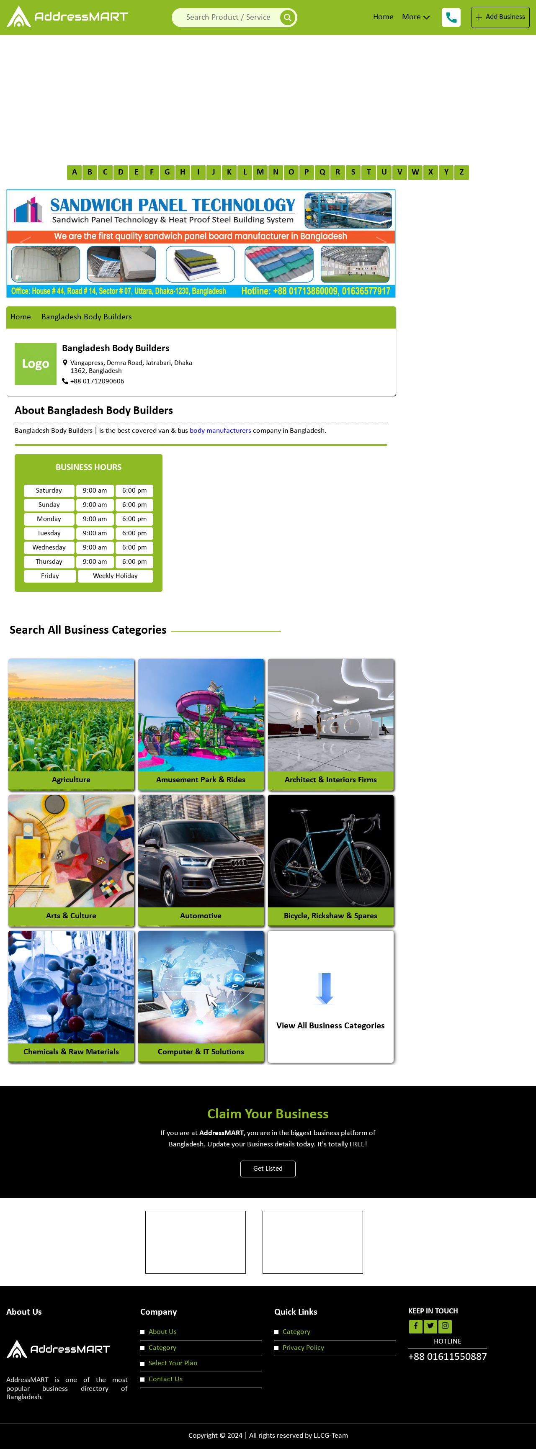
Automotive (201, 916)
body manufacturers (220, 431)
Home (383, 17)
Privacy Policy (303, 1348)
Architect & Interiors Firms (331, 780)
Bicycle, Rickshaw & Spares (330, 916)
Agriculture (71, 780)
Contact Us (166, 1379)
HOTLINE (447, 1350)
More (411, 17)
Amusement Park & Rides (200, 780)
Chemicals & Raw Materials (71, 1052)
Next (379, 235)
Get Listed (268, 1168)
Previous (23, 235)
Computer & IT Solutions (201, 1052)
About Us (163, 1332)
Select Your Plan (173, 1363)
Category (162, 1348)
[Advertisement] (268, 97)
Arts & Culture (71, 916)
